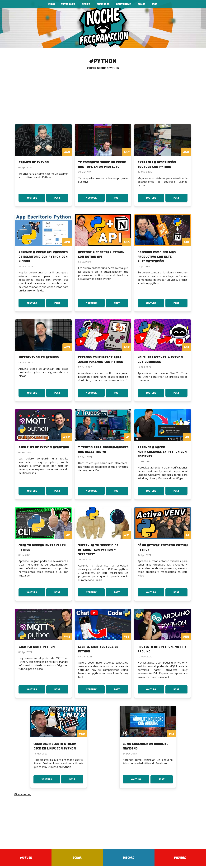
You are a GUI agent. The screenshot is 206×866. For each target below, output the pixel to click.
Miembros (103, 4)
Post (61, 199)
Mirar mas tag (22, 794)
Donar (141, 4)
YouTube (36, 199)
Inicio (51, 4)
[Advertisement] (103, 98)
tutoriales (68, 4)
